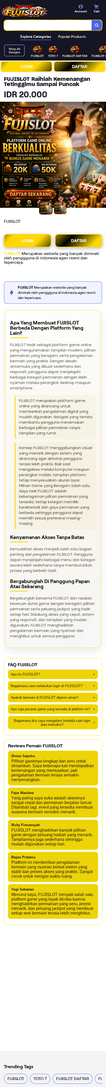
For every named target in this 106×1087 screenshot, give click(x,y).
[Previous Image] (4, 155)
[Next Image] (102, 155)
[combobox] (48, 25)
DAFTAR (79, 66)
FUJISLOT (12, 253)
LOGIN (27, 66)
